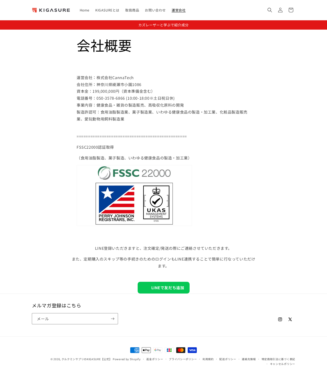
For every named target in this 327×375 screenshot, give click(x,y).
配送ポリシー (227, 359)
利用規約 (208, 359)
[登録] (112, 318)
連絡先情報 (249, 359)
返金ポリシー (154, 359)
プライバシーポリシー (183, 359)
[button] (270, 10)
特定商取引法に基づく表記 (278, 359)
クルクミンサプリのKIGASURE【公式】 (87, 359)
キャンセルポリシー (282, 364)
